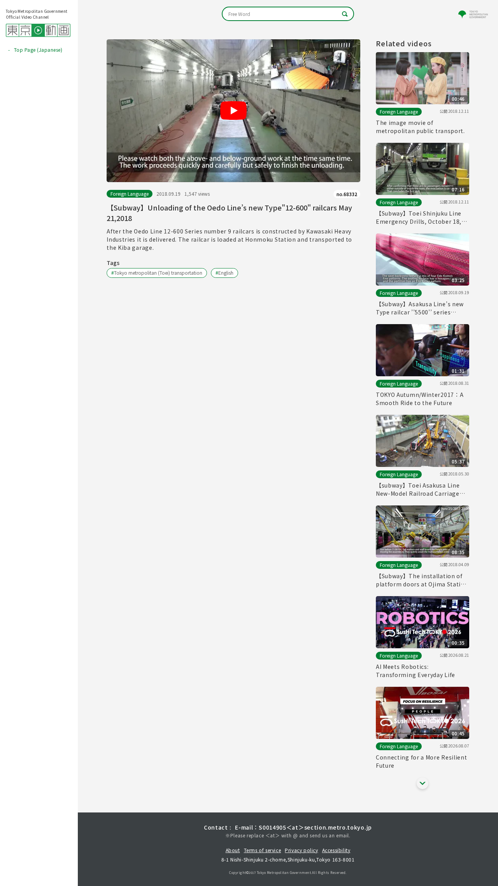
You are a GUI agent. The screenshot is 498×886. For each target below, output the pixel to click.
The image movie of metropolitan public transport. (420, 127)
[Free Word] (288, 14)
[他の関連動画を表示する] (422, 783)
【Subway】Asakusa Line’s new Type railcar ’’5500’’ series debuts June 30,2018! (420, 308)
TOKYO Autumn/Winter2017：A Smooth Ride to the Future (420, 399)
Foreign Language (129, 193)
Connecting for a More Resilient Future (421, 761)
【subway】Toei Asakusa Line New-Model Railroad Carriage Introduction (418, 489)
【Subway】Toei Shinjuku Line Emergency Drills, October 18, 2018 (418, 217)
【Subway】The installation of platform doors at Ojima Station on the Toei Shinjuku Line (422, 580)
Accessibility (336, 850)
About (233, 850)
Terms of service (262, 850)
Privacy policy (301, 850)
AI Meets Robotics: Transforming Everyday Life (415, 671)
